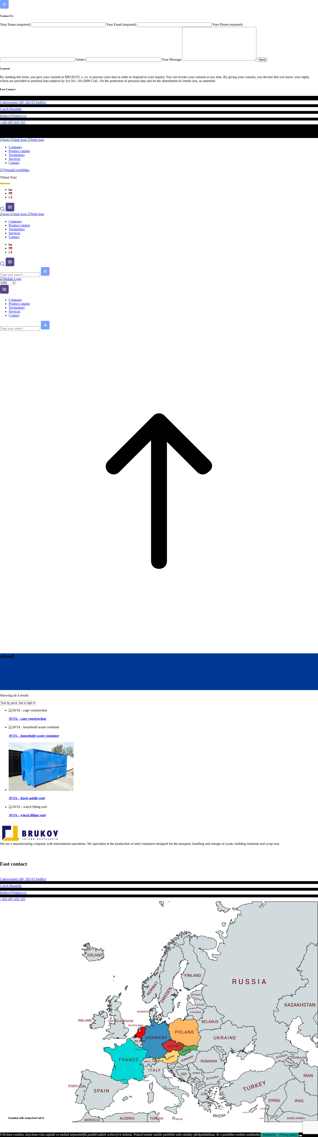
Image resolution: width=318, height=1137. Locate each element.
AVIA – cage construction (27, 719)
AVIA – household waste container (34, 736)
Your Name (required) (15, 24)
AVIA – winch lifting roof (27, 815)
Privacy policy (288, 1134)
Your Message (172, 59)
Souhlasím (269, 1134)
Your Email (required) (121, 24)
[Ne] (300, 1135)
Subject (81, 59)
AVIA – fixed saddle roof (27, 798)
